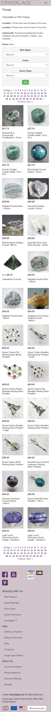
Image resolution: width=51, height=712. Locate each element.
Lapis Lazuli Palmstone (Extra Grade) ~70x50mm (11, 537)
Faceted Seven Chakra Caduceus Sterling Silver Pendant (38, 464)
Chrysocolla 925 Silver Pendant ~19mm (38, 499)
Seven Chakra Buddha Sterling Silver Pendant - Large (12, 427)
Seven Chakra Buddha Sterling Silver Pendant (38, 426)
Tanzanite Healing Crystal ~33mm (36, 207)
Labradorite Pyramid (11, 279)
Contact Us (9, 649)
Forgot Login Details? (14, 655)
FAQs (6, 643)
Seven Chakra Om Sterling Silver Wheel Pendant (11, 354)
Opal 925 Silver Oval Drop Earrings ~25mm (38, 243)
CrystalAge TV (10, 620)
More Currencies (36, 708)
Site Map (8, 684)
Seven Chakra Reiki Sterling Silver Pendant (12, 463)
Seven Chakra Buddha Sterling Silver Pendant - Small (38, 354)
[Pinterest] (5, 583)
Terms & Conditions (13, 666)
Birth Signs (25, 49)
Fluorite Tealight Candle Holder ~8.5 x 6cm (37, 135)
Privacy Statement (12, 672)
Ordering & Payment (13, 631)
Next (29, 101)
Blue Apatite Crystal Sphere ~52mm (37, 170)
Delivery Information (13, 637)
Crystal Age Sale (11, 602)
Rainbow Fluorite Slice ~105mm (12, 207)
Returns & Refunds (12, 678)
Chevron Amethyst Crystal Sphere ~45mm (11, 501)
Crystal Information (12, 614)
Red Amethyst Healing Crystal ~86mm (12, 243)
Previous (22, 101)
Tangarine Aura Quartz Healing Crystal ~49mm (38, 318)
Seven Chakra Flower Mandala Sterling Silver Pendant (12, 391)
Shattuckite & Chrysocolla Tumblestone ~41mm (12, 135)
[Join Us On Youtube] (13, 575)
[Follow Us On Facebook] (5, 575)
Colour (25, 60)
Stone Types (26, 70)
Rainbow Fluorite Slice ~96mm (12, 317)
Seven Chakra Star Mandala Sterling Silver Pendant (38, 391)
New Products (10, 596)
